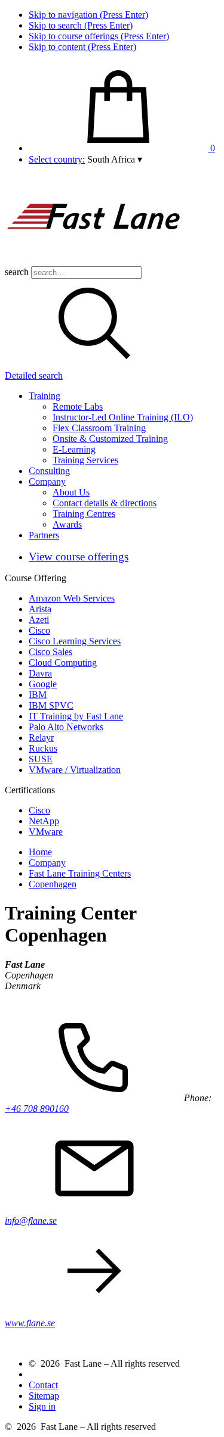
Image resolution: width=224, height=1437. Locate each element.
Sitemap (44, 1396)
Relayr (41, 737)
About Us (71, 492)
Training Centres (84, 514)
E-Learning (74, 449)
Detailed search (34, 375)
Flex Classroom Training (99, 428)
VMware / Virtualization (75, 770)
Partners (44, 535)
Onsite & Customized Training (110, 439)
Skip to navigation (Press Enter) (88, 15)
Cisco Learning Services (75, 641)
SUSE (41, 759)
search (17, 272)
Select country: (57, 159)
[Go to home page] (94, 260)
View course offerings (78, 556)
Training (44, 396)
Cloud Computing (63, 662)
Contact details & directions (105, 503)
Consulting (49, 471)
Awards (67, 524)
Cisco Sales (50, 652)
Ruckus (43, 748)
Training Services (85, 460)
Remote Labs (78, 406)
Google (43, 684)
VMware (46, 832)
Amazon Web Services (72, 598)
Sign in (42, 1406)
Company (47, 481)
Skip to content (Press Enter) (82, 47)
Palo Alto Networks (66, 727)
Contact (43, 1385)
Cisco (39, 630)
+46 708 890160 (37, 1109)
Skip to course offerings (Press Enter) (99, 36)
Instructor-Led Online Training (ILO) (123, 417)
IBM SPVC (51, 705)
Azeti (39, 620)
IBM (38, 695)
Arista (40, 609)
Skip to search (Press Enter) (81, 25)
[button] (114, 159)
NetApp (44, 821)
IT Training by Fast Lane (76, 716)
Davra (40, 673)
